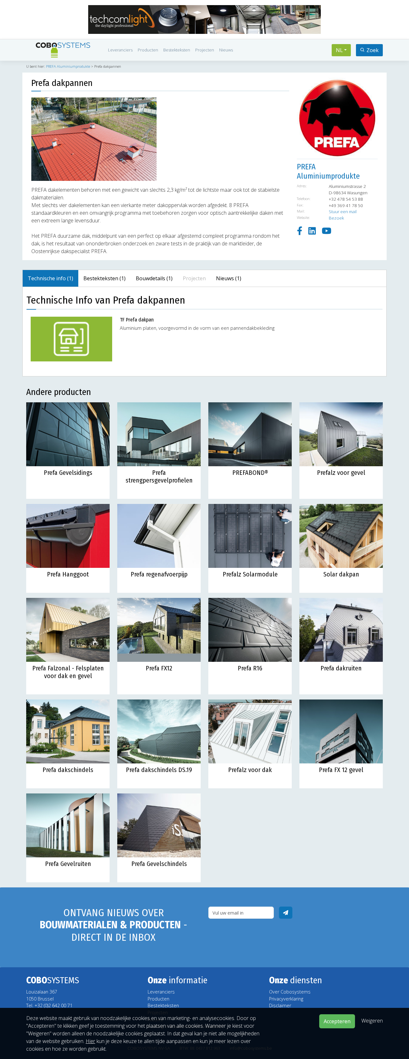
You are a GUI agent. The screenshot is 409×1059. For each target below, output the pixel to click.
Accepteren (337, 1021)
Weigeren (372, 1020)
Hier (90, 1041)
